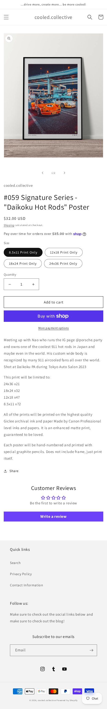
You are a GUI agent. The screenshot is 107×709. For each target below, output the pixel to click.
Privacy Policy (21, 574)
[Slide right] (64, 172)
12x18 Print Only (63, 252)
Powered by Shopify (67, 700)
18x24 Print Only (23, 263)
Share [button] (14, 471)
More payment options (53, 328)
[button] (6, 17)
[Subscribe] (91, 650)
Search (15, 562)
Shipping (9, 225)
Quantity (10, 274)
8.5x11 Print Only (23, 252)
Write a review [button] (53, 516)
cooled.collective (47, 700)
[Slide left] (42, 172)
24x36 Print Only (63, 263)
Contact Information (26, 585)
